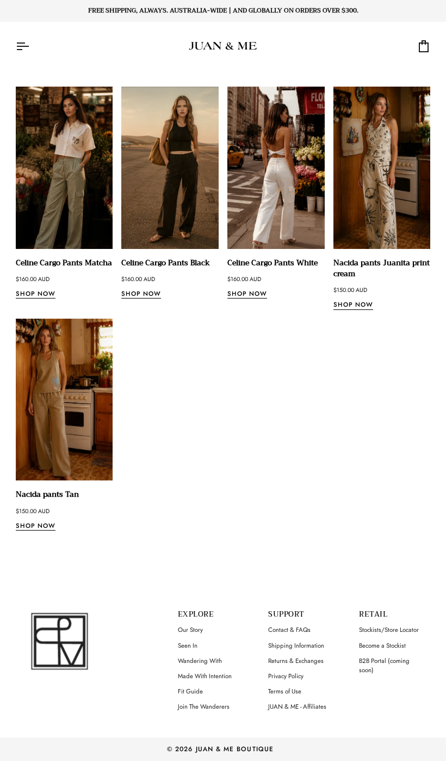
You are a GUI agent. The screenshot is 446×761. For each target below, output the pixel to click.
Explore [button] (196, 614)
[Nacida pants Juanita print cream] (382, 168)
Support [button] (286, 614)
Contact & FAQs (289, 629)
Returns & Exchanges (296, 660)
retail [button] (373, 614)
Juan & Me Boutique (235, 748)
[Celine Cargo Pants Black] (170, 168)
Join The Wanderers (204, 706)
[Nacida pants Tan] (64, 400)
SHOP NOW (35, 293)
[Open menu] (32, 46)
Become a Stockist (382, 645)
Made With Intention (205, 676)
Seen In (187, 645)
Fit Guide (190, 691)
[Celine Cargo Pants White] (276, 168)
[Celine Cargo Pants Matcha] (64, 168)
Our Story (190, 629)
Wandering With (200, 660)
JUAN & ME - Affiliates (297, 706)
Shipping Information (296, 645)
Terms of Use (284, 691)
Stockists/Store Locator (389, 629)
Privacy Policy (285, 676)
